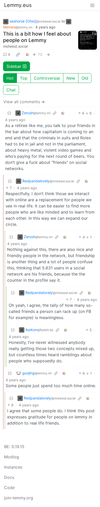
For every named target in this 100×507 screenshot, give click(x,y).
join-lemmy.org (18, 497)
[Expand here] (87, 40)
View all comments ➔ (24, 101)
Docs (9, 477)
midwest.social (15, 46)
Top (23, 78)
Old (85, 78)
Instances (13, 467)
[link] (18, 54)
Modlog (11, 456)
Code (9, 487)
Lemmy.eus (18, 5)
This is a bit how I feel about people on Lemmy (37, 37)
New (70, 78)
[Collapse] (9, 113)
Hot (10, 78)
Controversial (47, 78)
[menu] (92, 5)
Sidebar (13, 66)
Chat (11, 89)
